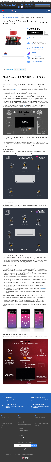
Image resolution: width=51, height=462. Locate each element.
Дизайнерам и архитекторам (41, 421)
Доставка (32, 1)
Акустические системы (16, 16)
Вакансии (37, 425)
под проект (35, 33)
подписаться (34, 445)
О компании (15, 1)
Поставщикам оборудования (41, 423)
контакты (24, 1)
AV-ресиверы (42, 288)
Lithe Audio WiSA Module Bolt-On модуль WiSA (31, 17)
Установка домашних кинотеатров (23, 421)
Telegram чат (36, 57)
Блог (2, 427)
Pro (24, 105)
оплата (47, 1)
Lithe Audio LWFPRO (16, 89)
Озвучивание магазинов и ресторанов (24, 427)
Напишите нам (37, 61)
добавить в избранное (38, 38)
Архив (2, 430)
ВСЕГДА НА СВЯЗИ (10, 397)
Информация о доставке (6, 423)
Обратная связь (5, 1)
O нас (2, 421)
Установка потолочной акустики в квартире (25, 434)
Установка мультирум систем (24, 424)
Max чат (34, 52)
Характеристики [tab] (21, 69)
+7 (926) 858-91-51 (28, 7)
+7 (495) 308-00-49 (28, 4)
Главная (5, 16)
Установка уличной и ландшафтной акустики (23, 431)
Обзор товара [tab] (9, 69)
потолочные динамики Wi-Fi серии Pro (17, 141)
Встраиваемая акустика (30, 16)
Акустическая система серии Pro (15, 303)
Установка (40, 1)
